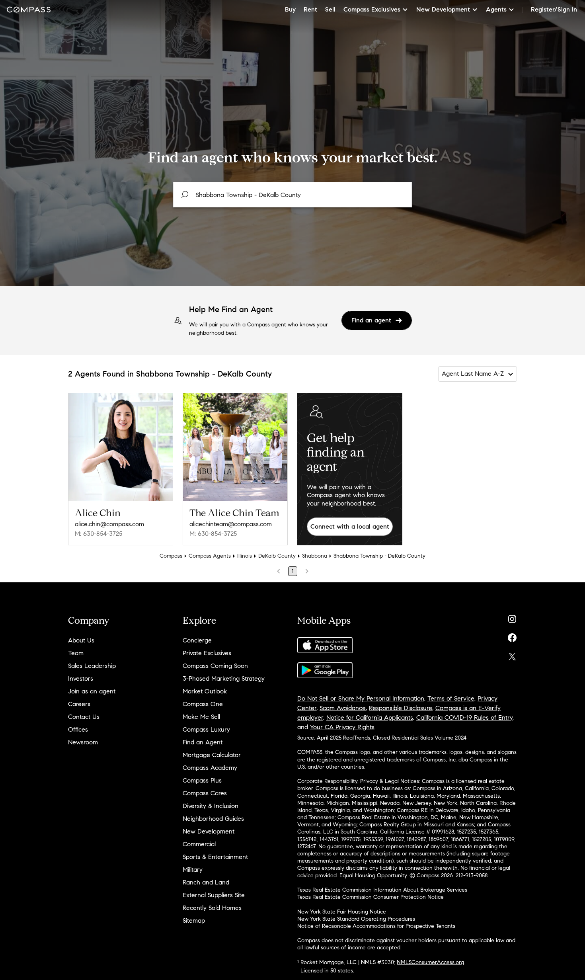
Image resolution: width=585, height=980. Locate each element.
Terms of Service (450, 698)
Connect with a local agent (349, 526)
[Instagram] (512, 617)
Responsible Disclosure (400, 708)
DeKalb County (277, 555)
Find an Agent (202, 742)
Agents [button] (496, 9)
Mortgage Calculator (212, 755)
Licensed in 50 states (326, 970)
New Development (208, 831)
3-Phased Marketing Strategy (224, 678)
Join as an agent (91, 691)
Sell (330, 9)
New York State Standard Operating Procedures (356, 919)
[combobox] (292, 194)
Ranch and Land (206, 882)
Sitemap (194, 920)
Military (193, 869)
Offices (78, 729)
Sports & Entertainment (215, 857)
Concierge (197, 640)
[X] (512, 654)
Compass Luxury (206, 729)
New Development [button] (443, 9)
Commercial (199, 844)
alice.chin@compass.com (109, 524)
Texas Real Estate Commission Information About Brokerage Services (382, 889)
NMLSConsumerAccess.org (430, 962)
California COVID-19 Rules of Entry (464, 717)
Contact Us (83, 716)
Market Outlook (205, 691)
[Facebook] (512, 636)
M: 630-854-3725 (98, 533)
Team (76, 653)
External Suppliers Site (214, 895)
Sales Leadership (92, 666)
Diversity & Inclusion (210, 806)
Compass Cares (205, 793)
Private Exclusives (207, 653)
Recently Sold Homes (212, 908)
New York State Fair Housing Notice (341, 911)
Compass (171, 555)
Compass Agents (210, 555)
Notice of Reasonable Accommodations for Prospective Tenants (376, 926)
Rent (310, 9)
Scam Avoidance (343, 708)
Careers (79, 704)
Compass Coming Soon (215, 666)
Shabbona (314, 555)
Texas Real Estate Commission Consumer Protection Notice (370, 897)
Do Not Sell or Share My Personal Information (360, 698)
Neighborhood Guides (213, 818)
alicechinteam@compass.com (230, 524)
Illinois (244, 555)
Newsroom (83, 742)
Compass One (203, 704)
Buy (290, 9)
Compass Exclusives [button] (371, 9)
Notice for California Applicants (369, 717)
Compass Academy (210, 767)
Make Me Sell (201, 716)
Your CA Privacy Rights (342, 727)
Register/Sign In (554, 9)
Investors (80, 678)
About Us (81, 640)
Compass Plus (202, 780)
